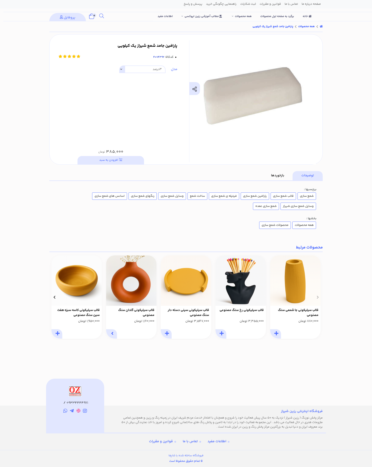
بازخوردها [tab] (277, 175)
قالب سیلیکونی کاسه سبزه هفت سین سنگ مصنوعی (78, 313)
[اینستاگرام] (85, 411)
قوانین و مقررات (161, 441)
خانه (305, 16)
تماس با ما (190, 441)
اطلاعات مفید (165, 16)
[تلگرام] (72, 411)
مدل (174, 69)
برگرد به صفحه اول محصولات (277, 16)
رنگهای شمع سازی (142, 196)
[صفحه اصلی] (321, 26)
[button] (318, 297)
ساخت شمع (197, 196)
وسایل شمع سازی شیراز (298, 206)
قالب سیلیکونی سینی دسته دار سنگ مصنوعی (188, 313)
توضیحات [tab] (307, 175)
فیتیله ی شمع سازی (224, 196)
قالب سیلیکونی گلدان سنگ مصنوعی (136, 313)
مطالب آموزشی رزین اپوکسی (201, 16)
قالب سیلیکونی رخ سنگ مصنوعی (242, 310)
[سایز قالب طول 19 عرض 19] (76, 280)
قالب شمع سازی (283, 196)
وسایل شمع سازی (172, 196)
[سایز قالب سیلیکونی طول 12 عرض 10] (240, 280)
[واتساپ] (65, 411)
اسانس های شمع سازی (110, 196)
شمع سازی (307, 196)
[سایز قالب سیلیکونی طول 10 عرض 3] (131, 280)
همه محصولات (243, 16)
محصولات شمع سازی (275, 225)
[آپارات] (78, 411)
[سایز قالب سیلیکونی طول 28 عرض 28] (186, 280)
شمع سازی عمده (266, 206)
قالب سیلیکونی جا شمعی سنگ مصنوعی (298, 313)
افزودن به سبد (109, 160)
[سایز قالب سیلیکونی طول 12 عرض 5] (295, 280)
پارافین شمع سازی (255, 196)
